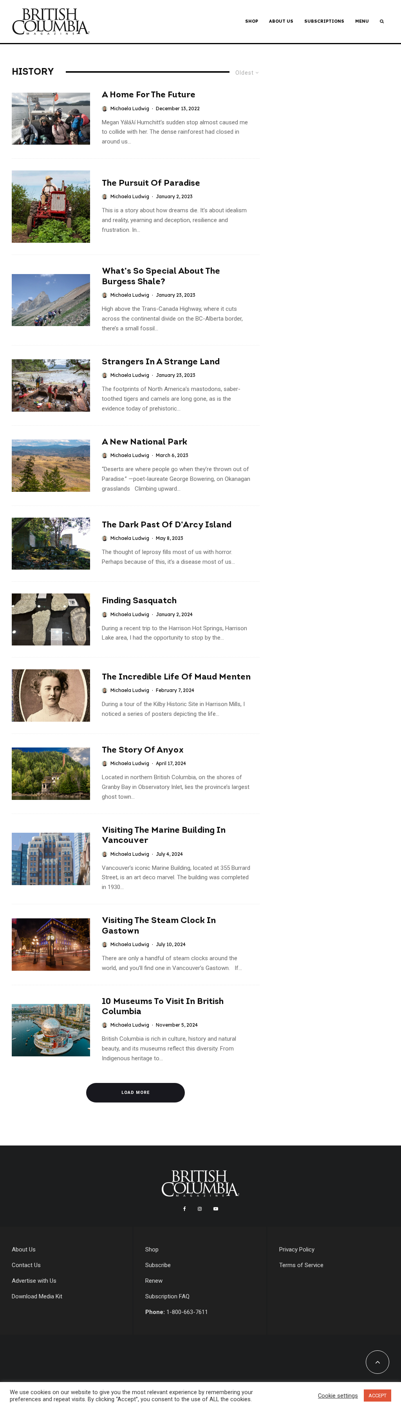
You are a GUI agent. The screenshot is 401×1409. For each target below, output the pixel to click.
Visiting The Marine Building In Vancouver (164, 835)
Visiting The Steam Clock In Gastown (159, 926)
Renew (154, 1280)
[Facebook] (184, 1208)
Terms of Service (301, 1265)
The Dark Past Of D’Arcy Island (166, 525)
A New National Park (144, 442)
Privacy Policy (296, 1249)
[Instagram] (200, 1208)
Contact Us (26, 1265)
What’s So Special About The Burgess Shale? (161, 276)
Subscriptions (324, 21)
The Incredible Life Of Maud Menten (176, 677)
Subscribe (158, 1265)
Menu (362, 21)
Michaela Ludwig (129, 108)
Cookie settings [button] (338, 1395)
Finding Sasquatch (139, 601)
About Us (281, 21)
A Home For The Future (148, 95)
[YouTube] (216, 1208)
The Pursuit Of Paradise (151, 183)
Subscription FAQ (167, 1296)
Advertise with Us (34, 1280)
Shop (251, 21)
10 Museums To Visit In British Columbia (163, 1006)
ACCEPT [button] (377, 1395)
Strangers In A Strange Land (161, 362)
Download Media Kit (37, 1296)
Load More (135, 1092)
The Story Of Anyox (143, 750)
